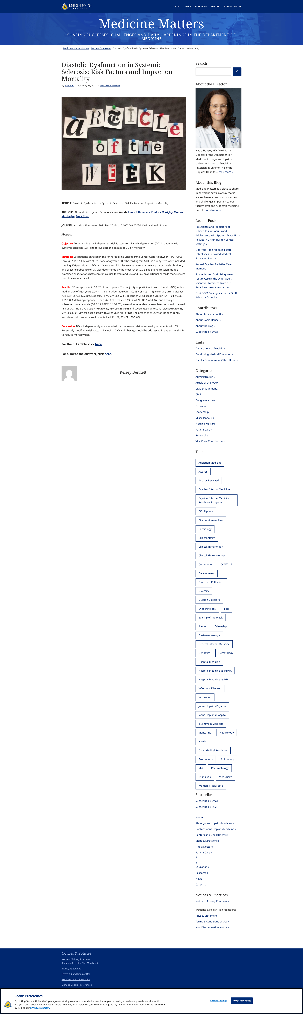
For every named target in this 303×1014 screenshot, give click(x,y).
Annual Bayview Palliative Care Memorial (214, 266)
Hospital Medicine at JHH (213, 679)
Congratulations (205, 400)
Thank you (205, 777)
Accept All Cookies (242, 1000)
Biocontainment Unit (211, 520)
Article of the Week (101, 48)
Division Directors (209, 599)
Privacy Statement (206, 915)
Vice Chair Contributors (209, 441)
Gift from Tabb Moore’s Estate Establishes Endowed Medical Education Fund (214, 254)
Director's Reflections (211, 582)
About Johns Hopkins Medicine (214, 823)
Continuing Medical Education (213, 354)
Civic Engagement (206, 388)
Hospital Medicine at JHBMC (215, 670)
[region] (151, 1001)
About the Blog (204, 326)
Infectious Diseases (210, 688)
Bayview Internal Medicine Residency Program (214, 500)
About (177, 6)
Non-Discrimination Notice (211, 927)
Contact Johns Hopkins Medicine (215, 829)
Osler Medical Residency (213, 750)
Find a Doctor (204, 846)
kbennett (69, 85)
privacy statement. (40, 1007)
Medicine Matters (151, 23)
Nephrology (227, 732)
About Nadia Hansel (207, 320)
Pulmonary (227, 759)
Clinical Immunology (211, 546)
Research (215, 6)
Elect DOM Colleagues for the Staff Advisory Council (216, 295)
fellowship (221, 626)
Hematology (225, 653)
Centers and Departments (211, 835)
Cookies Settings (218, 1000)
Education (202, 406)
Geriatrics (204, 653)
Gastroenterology (209, 635)
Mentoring (205, 732)
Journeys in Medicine (211, 723)
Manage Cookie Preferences (77, 984)
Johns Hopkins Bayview (212, 706)
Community (205, 564)
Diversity (204, 591)
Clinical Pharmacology (212, 555)
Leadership (202, 412)
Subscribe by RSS (206, 807)
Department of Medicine (210, 348)
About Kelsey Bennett (208, 314)
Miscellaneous (204, 418)
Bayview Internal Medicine (214, 489)
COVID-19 (226, 564)
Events (202, 626)
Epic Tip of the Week (211, 617)
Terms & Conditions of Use (211, 921)
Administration (204, 376)
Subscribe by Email (207, 331)
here (98, 344)
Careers (200, 884)
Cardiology (205, 529)
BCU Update (206, 511)
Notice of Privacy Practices (211, 901)
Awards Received (209, 480)
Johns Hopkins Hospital (212, 715)
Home (199, 817)
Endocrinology (207, 608)
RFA (201, 768)
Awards (203, 471)
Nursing (203, 741)
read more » (226, 172)
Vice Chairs (225, 777)
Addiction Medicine (210, 462)
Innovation (205, 697)
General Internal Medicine (214, 644)
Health (188, 6)
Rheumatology (220, 768)
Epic (226, 608)
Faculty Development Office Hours (216, 360)
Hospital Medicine (209, 662)
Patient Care (201, 6)
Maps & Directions (207, 840)
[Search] (237, 71)
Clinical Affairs (207, 538)
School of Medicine (232, 6)
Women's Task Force (211, 785)
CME (198, 394)
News (199, 878)
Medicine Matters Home (76, 48)
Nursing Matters (205, 423)
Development (207, 573)
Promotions (206, 759)
